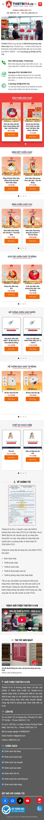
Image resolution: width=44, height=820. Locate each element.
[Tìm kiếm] (35, 4)
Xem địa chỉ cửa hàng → (30, 89)
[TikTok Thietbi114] (20, 800)
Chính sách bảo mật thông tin (16, 779)
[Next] (41, 121)
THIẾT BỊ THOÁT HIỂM (22, 425)
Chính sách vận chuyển (13, 762)
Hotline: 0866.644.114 (22, 10)
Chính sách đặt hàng (12, 751)
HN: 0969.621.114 (13, 13)
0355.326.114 (31, 727)
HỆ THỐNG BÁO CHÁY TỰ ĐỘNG (22, 366)
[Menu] (3, 4)
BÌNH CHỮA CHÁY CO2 (22, 204)
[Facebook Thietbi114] (5, 800)
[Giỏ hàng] (40, 4)
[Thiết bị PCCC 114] (19, 4)
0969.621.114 (24, 720)
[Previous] (2, 121)
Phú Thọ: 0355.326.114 (29, 13)
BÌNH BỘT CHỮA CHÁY (22, 152)
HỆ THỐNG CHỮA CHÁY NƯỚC (22, 312)
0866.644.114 (14, 740)
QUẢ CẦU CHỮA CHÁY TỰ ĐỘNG (22, 256)
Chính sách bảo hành (12, 768)
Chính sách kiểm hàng (13, 784)
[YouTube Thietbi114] (27, 800)
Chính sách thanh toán (13, 757)
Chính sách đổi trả (11, 773)
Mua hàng (32, 137)
